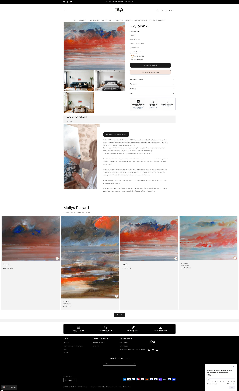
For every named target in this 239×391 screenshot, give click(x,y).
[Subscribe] (134, 363)
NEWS (65, 349)
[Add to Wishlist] (57, 258)
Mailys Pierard (134, 31)
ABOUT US (66, 343)
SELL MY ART (123, 343)
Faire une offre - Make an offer (151, 72)
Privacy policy (109, 386)
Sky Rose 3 (184, 263)
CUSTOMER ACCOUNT (98, 343)
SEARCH (65, 352)
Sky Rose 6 (6, 264)
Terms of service (127, 386)
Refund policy (118, 386)
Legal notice (93, 386)
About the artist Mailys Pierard (116, 134)
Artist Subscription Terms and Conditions (132, 349)
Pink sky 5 (66, 302)
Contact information (83, 386)
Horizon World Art (71, 386)
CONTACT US (95, 346)
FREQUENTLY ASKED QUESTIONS (73, 346)
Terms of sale (101, 386)
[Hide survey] (234, 367)
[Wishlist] (162, 10)
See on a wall (138, 59)
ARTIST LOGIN (124, 346)
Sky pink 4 (125, 264)
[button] (65, 10)
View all (119, 315)
